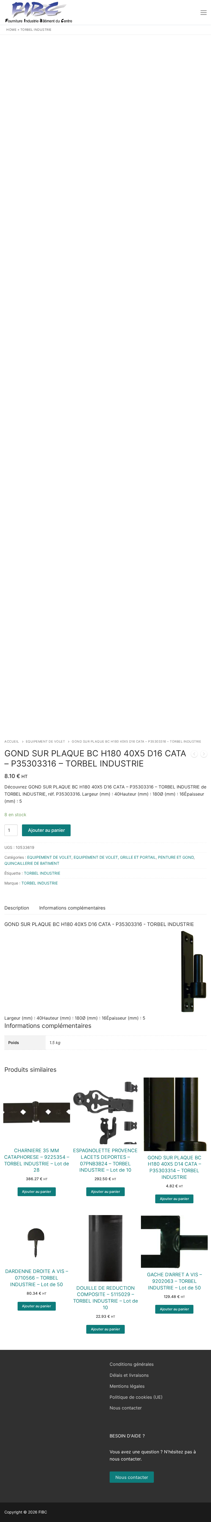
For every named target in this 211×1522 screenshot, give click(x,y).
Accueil (11, 741)
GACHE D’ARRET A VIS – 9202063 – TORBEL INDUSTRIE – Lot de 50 (174, 1281)
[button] (37, 1191)
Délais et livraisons (129, 1375)
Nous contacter (126, 1408)
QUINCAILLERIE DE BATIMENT (31, 863)
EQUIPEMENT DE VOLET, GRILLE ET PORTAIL (115, 857)
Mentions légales (127, 1386)
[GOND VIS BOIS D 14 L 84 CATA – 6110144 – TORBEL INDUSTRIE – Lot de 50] (194, 755)
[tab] (16, 908)
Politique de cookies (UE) (136, 1397)
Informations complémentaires (72, 908)
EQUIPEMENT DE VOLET (45, 741)
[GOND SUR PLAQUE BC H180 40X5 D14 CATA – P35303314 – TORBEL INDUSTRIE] (204, 755)
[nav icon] (204, 12)
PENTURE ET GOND (176, 857)
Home (11, 30)
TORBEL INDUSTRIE (36, 30)
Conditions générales (132, 1364)
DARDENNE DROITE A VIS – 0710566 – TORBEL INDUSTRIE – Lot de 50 (36, 1277)
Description (16, 908)
